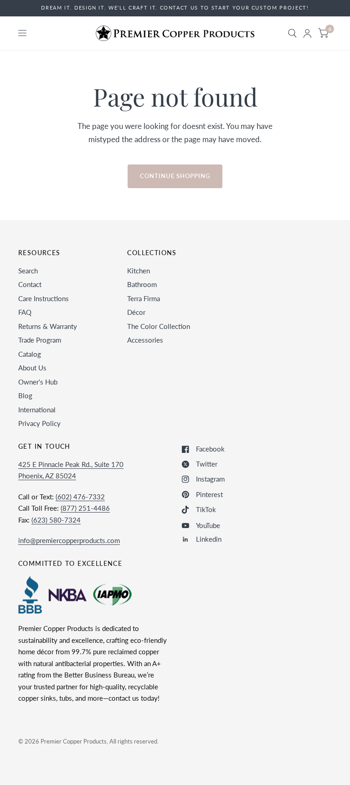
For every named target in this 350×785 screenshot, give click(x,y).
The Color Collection (158, 326)
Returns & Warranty (47, 326)
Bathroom (142, 284)
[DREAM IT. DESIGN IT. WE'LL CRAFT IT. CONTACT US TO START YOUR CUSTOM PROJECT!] (175, 8)
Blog (25, 395)
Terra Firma (143, 298)
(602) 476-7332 (80, 497)
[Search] (292, 33)
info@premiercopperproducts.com (69, 540)
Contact (29, 284)
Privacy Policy (39, 423)
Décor (136, 312)
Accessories (145, 340)
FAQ (24, 312)
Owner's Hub (37, 382)
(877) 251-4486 (85, 508)
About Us (32, 368)
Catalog (29, 354)
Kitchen (138, 271)
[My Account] (307, 33)
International (37, 409)
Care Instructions (43, 298)
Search (28, 271)
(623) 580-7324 (56, 520)
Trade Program (39, 340)
